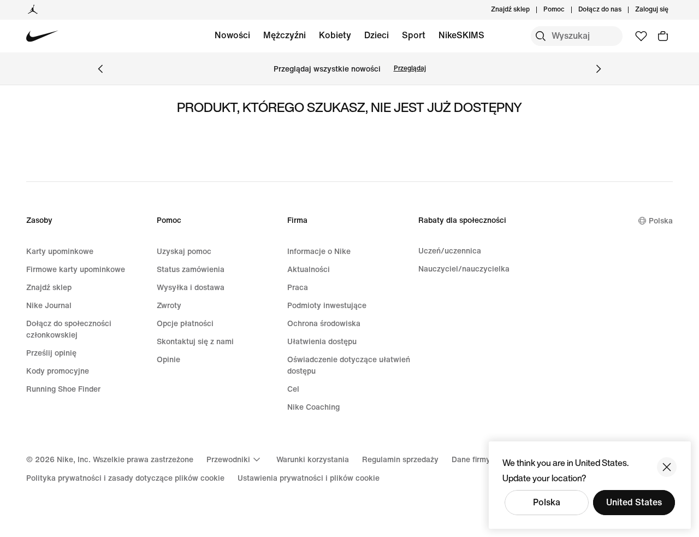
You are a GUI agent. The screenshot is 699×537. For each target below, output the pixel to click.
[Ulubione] (641, 36)
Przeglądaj (410, 68)
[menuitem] (568, 9)
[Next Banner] (598, 69)
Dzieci (376, 35)
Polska (546, 502)
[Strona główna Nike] (42, 36)
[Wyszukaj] (540, 36)
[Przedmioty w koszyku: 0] (663, 36)
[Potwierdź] (667, 467)
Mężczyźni (284, 35)
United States (634, 502)
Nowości (232, 35)
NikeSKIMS (461, 35)
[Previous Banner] (100, 69)
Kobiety (335, 35)
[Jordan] (32, 9)
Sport (413, 35)
